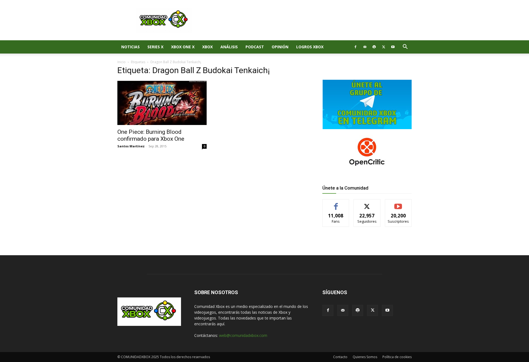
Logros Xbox (309, 46)
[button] (405, 47)
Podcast (254, 46)
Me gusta (336, 203)
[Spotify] (374, 47)
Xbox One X (183, 46)
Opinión (280, 46)
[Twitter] (383, 47)
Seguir (367, 203)
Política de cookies (397, 357)
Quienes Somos (365, 357)
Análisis (229, 46)
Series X (155, 46)
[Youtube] (393, 47)
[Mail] (365, 47)
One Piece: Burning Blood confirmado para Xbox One (150, 135)
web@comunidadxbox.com (243, 335)
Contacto (340, 357)
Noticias (130, 46)
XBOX (207, 46)
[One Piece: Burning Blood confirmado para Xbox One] (162, 103)
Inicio (121, 62)
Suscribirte (398, 203)
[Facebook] (355, 47)
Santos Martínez (131, 146)
